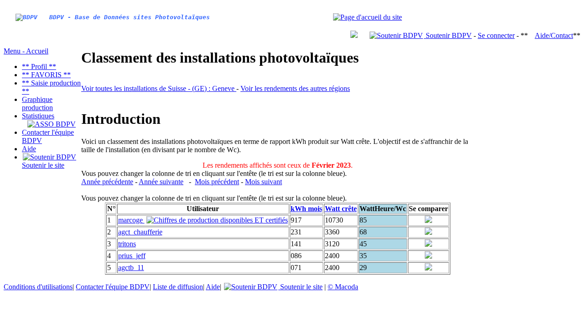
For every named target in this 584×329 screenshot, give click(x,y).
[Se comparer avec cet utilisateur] (428, 220)
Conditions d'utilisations (38, 287)
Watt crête (341, 208)
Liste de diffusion (178, 287)
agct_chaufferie (140, 232)
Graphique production (37, 103)
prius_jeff (132, 256)
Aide (29, 149)
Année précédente (107, 182)
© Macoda (343, 287)
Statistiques (38, 116)
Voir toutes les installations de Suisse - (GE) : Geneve (158, 88)
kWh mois (306, 208)
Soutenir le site (43, 165)
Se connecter (496, 35)
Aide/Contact (554, 35)
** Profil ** (39, 66)
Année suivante (161, 182)
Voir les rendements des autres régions (295, 88)
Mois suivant (263, 182)
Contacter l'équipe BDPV (113, 287)
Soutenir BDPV (448, 35)
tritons (127, 244)
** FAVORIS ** (46, 75)
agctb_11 (131, 267)
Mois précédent (217, 182)
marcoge (131, 220)
